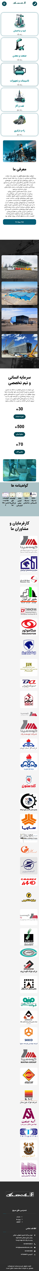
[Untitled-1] (29, 802)
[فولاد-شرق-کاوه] (29, 1076)
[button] (4, 3)
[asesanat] (29, 1117)
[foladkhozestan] (29, 1096)
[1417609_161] (29, 881)
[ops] (29, 699)
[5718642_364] (29, 761)
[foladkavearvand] (29, 966)
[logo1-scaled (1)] (29, 714)
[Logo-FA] (29, 728)
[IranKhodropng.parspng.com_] (29, 647)
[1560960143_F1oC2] (29, 744)
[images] (29, 683)
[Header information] (34, 4)
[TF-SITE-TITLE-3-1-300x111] (29, 611)
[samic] (29, 936)
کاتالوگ (18, 1222)
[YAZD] (29, 897)
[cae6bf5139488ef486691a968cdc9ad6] (29, 822)
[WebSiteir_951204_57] (29, 579)
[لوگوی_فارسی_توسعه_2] (29, 544)
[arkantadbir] (29, 952)
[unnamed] (29, 595)
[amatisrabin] (29, 1169)
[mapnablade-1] (29, 917)
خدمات (18, 1217)
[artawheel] (29, 781)
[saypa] (29, 1036)
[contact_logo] (29, 838)
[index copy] (29, 667)
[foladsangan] (29, 1002)
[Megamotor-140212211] (29, 627)
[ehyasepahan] (29, 984)
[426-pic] (29, 1056)
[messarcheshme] (29, 1148)
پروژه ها (18, 1219)
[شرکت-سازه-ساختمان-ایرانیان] (29, 564)
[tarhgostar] (29, 1132)
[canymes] (29, 849)
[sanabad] (29, 1017)
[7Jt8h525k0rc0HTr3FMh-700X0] (29, 865)
